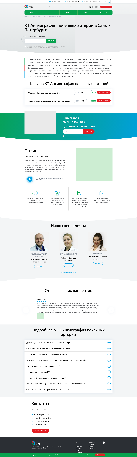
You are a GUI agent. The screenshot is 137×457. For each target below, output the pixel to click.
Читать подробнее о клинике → (68, 214)
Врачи (66, 7)
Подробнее (39, 266)
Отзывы (59, 7)
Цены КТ (78, 448)
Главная (26, 16)
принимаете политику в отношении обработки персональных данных (42, 47)
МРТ (31, 12)
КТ (50, 12)
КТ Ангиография (37, 16)
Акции (77, 450)
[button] (26, 310)
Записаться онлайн (103, 92)
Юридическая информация (39, 448)
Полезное (73, 7)
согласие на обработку (46, 46)
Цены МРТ (79, 446)
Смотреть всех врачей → (68, 272)
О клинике (52, 7)
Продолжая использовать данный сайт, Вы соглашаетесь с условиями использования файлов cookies (64, 455)
